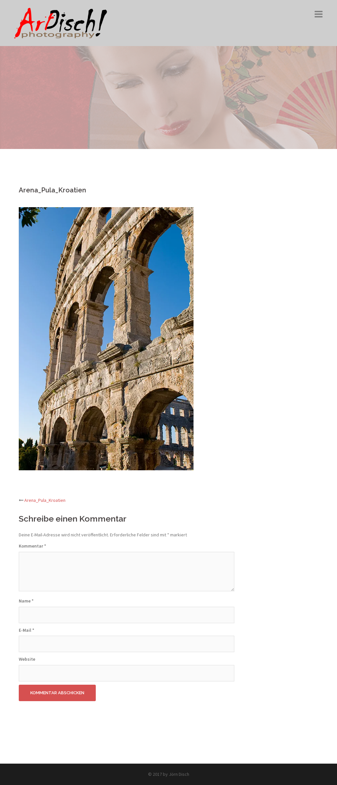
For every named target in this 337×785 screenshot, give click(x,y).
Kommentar (32, 546)
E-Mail (26, 630)
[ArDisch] (61, 22)
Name (26, 601)
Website (27, 659)
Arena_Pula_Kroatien (44, 500)
